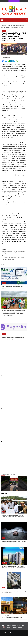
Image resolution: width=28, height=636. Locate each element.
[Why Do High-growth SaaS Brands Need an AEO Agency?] (14, 276)
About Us (23, 625)
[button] (2, 19)
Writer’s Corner (20, 624)
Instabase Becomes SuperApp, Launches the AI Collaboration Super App (13, 338)
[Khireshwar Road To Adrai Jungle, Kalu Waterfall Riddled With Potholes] (14, 483)
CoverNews (20, 632)
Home (4, 624)
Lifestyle (4, 625)
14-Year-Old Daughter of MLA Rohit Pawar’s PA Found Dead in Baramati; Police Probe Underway (14, 542)
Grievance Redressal (17, 627)
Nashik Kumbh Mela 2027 (14, 0)
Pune (3, 511)
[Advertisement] (14, 359)
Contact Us (8, 627)
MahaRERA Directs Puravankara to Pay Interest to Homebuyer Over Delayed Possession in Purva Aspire (14, 567)
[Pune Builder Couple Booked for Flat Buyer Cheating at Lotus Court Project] (14, 580)
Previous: (13, 251)
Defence (13, 624)
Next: (13, 257)
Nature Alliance (16, 625)
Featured (9, 625)
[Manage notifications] (3, 627)
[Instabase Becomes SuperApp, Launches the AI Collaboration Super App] (14, 327)
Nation (8, 624)
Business (4, 31)
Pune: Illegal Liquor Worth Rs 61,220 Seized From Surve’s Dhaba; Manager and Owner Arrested (13, 616)
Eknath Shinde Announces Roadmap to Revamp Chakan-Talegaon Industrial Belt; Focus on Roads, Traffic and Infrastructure (13, 517)
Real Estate (4, 562)
